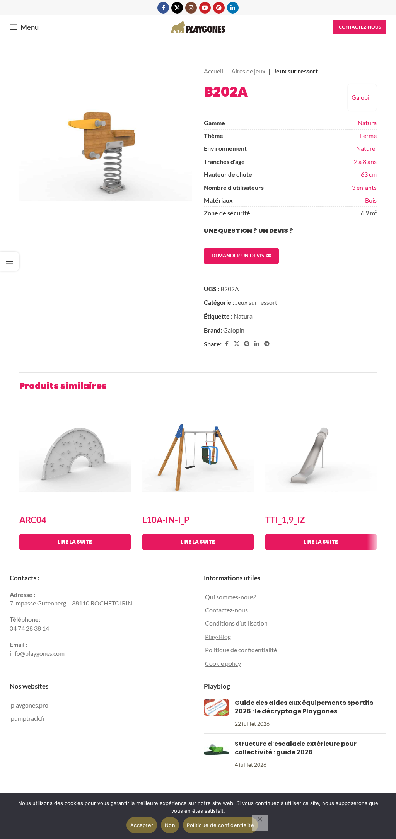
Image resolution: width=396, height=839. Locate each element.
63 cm (369, 174)
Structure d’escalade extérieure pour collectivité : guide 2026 (296, 748)
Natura (367, 122)
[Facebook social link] (163, 8)
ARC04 (32, 520)
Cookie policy (223, 663)
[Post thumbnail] (216, 713)
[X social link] (177, 8)
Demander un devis (238, 255)
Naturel (366, 148)
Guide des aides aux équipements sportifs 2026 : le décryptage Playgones (304, 707)
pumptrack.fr (28, 718)
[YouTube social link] (205, 8)
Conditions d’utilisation (236, 623)
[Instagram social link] (191, 8)
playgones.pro (29, 705)
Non (170, 825)
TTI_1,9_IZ (285, 520)
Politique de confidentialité (241, 649)
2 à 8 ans (365, 161)
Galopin (362, 97)
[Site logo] (198, 26)
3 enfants (364, 187)
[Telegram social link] (267, 344)
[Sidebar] (9, 261)
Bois (371, 200)
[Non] (260, 823)
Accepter (141, 825)
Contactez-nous (360, 27)
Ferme (368, 135)
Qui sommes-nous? (230, 596)
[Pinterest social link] (219, 8)
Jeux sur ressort (295, 71)
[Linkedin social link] (233, 8)
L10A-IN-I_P (165, 520)
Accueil (213, 71)
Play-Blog (218, 636)
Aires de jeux (248, 71)
